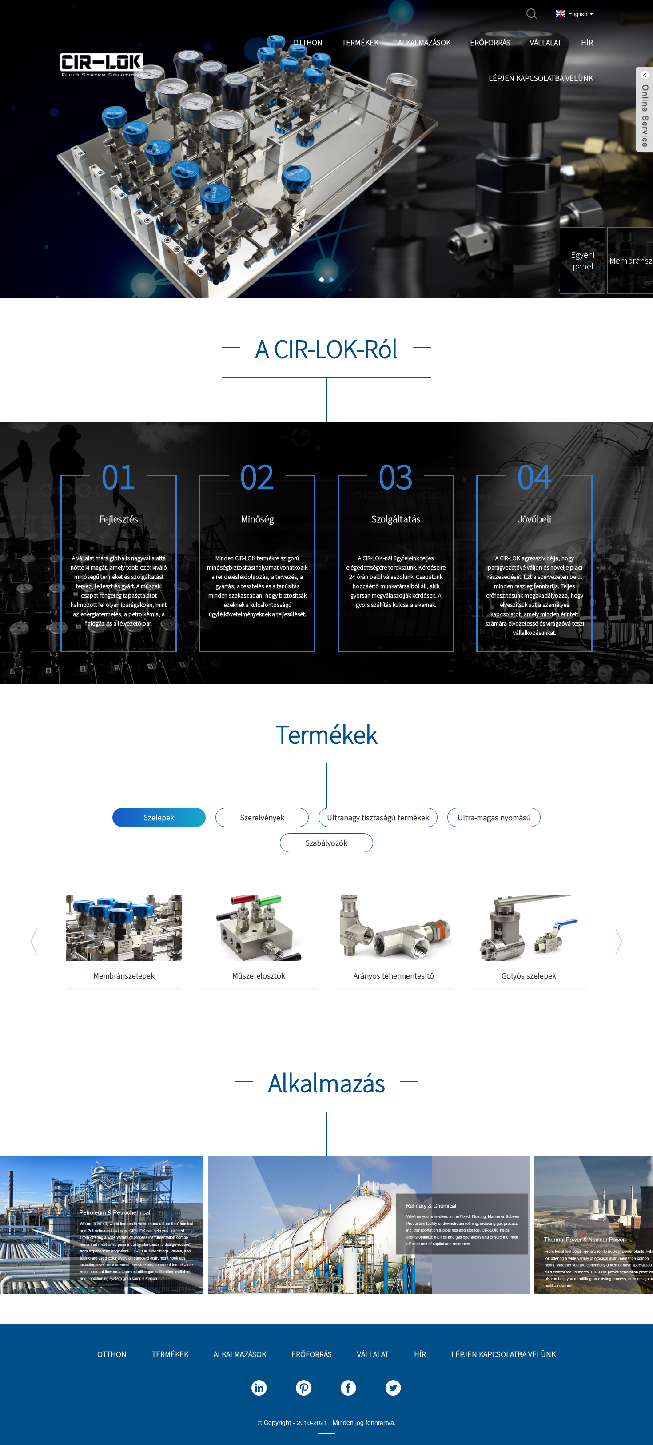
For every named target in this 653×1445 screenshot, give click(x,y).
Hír (587, 42)
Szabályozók (326, 843)
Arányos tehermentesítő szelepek (394, 976)
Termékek (360, 42)
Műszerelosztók (258, 976)
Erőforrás (490, 42)
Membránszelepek (124, 976)
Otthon (308, 42)
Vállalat (545, 42)
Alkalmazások (424, 42)
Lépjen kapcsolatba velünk (541, 78)
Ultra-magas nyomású (494, 817)
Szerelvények (262, 817)
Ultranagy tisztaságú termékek (378, 817)
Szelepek (159, 817)
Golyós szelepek (529, 976)
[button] (35, 145)
